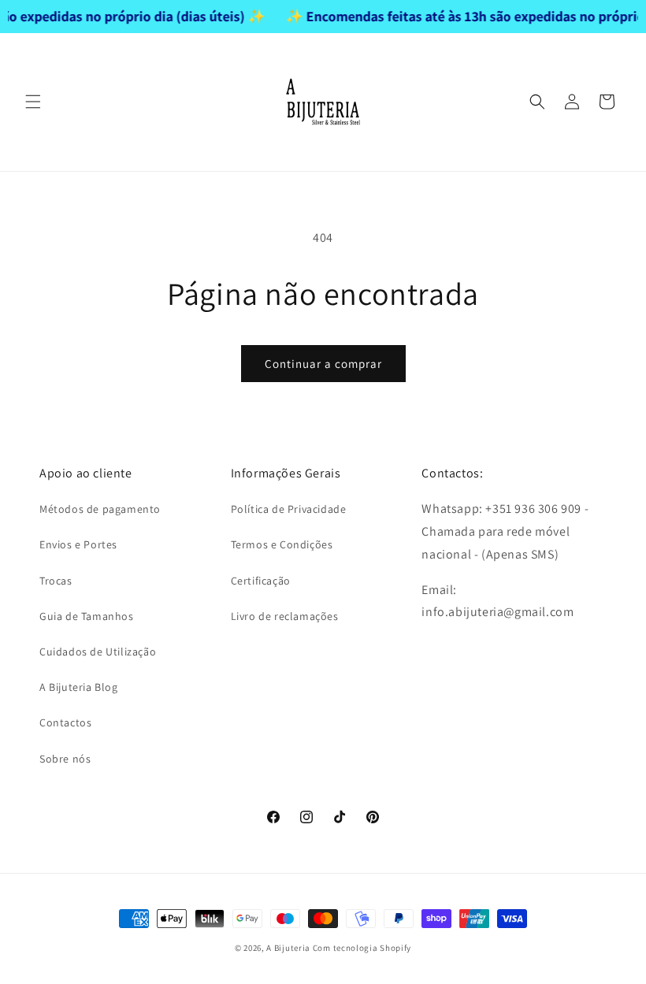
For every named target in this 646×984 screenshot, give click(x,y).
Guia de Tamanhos (86, 616)
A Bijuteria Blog (78, 687)
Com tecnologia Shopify (362, 947)
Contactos (65, 722)
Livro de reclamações (285, 616)
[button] (33, 101)
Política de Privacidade (289, 509)
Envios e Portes (78, 544)
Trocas (55, 581)
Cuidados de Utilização (97, 651)
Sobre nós (65, 759)
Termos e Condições (282, 544)
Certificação (261, 581)
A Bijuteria (288, 947)
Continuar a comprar (323, 363)
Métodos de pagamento (100, 509)
